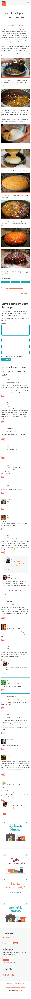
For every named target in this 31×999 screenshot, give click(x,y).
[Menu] (28, 2)
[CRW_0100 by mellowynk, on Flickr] (15, 192)
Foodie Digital (18, 990)
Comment (4, 323)
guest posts (11, 287)
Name (3, 338)
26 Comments (20, 25)
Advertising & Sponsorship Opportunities (15, 987)
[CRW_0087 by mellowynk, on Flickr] (15, 142)
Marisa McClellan (12, 25)
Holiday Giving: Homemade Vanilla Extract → (20, 293)
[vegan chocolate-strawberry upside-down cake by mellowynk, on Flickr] (15, 267)
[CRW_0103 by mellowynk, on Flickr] (15, 218)
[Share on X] (15, 282)
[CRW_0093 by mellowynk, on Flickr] (15, 167)
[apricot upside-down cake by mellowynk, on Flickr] (15, 246)
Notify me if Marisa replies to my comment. (13, 356)
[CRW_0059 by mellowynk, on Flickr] (15, 107)
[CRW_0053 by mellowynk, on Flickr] (15, 77)
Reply (3, 396)
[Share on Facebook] (5, 282)
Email (3, 344)
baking (7, 287)
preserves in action (18, 287)
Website (3, 350)
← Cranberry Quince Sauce (7, 290)
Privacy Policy (20, 983)
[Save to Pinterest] (25, 282)
